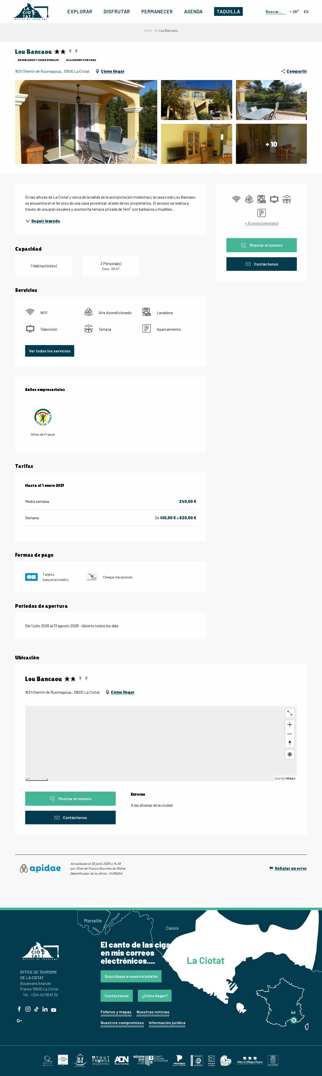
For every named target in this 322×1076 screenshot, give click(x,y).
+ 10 (271, 143)
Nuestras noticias (153, 1011)
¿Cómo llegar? (155, 995)
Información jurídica (167, 1022)
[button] (275, 11)
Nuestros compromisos (122, 1022)
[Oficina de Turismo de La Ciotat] (31, 12)
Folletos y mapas (116, 1011)
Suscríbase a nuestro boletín (131, 976)
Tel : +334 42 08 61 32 (40, 994)
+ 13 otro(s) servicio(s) (261, 223)
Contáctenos (117, 995)
